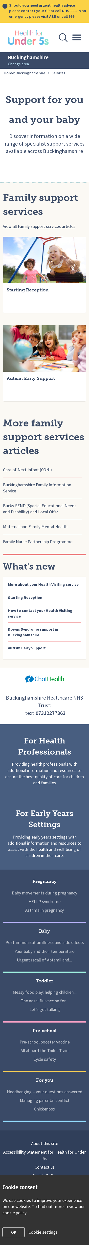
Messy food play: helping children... (45, 992)
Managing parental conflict (44, 1100)
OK (13, 1232)
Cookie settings (43, 1232)
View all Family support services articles (39, 226)
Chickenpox (44, 1109)
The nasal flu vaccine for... (44, 1001)
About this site (44, 1143)
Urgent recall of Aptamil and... (44, 960)
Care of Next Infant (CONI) (27, 469)
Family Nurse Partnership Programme (37, 541)
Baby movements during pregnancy (44, 893)
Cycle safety (44, 1059)
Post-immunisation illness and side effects (44, 942)
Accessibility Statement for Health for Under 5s (44, 1155)
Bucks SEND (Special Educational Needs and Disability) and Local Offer (39, 509)
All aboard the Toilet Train (44, 1050)
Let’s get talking (44, 1009)
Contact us (45, 1167)
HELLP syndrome (44, 901)
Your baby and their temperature (44, 951)
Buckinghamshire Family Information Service (37, 488)
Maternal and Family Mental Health (35, 526)
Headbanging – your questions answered (44, 1091)
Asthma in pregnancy (44, 910)
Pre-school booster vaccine (45, 1042)
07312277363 (51, 712)
